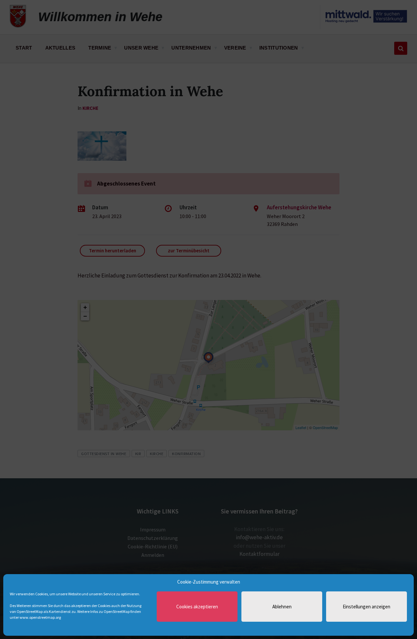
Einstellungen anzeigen (366, 606)
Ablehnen (282, 606)
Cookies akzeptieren (197, 606)
